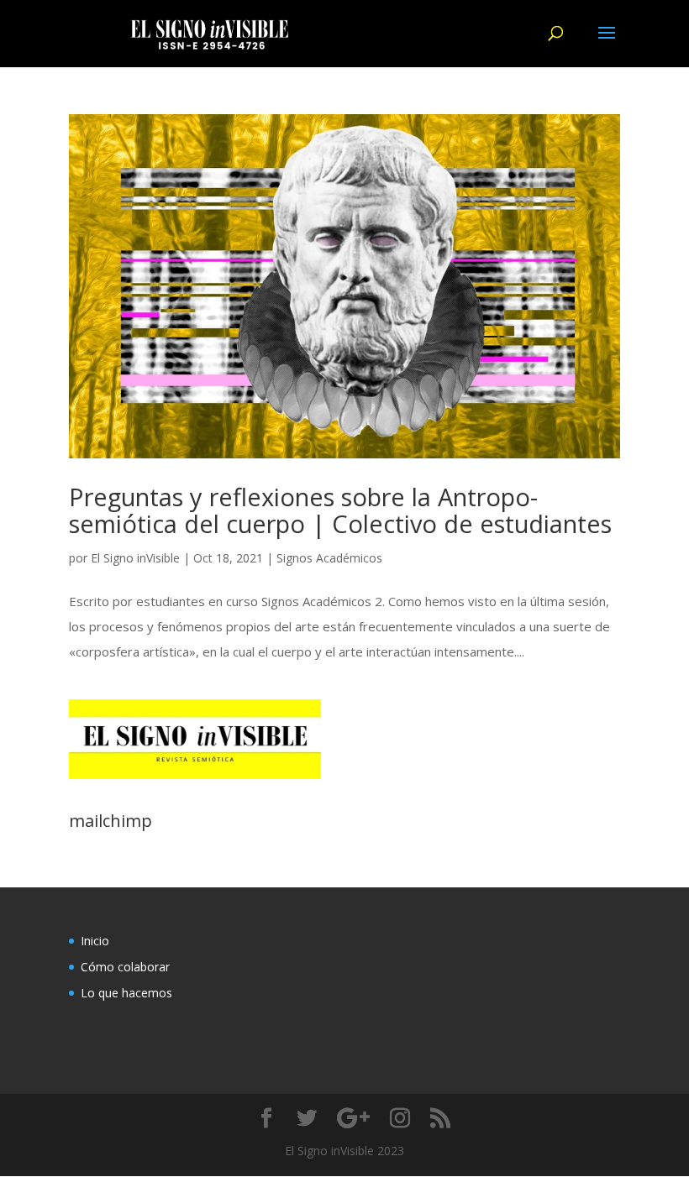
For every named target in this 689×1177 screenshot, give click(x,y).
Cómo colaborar (125, 967)
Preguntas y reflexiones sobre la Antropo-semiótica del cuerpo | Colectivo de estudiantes (340, 510)
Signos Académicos (329, 558)
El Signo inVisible (135, 558)
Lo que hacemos (126, 993)
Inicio (95, 941)
